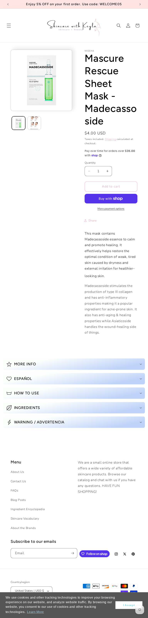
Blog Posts (18, 500)
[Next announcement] (140, 4)
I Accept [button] (129, 605)
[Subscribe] (72, 553)
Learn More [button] (35, 612)
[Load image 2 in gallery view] (34, 123)
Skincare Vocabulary (25, 518)
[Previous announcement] (8, 4)
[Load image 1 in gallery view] (18, 123)
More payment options (111, 208)
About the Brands (23, 528)
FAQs (14, 490)
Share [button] (92, 220)
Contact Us (18, 481)
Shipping (110, 139)
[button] (8, 25)
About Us (17, 472)
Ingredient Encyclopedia (28, 509)
